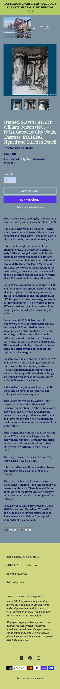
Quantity (8, 174)
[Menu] (54, 27)
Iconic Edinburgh (35, 678)
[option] (17, 105)
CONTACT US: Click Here (22, 565)
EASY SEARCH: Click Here (22, 556)
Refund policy (15, 582)
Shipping (25, 159)
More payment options (30, 207)
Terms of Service (16, 573)
